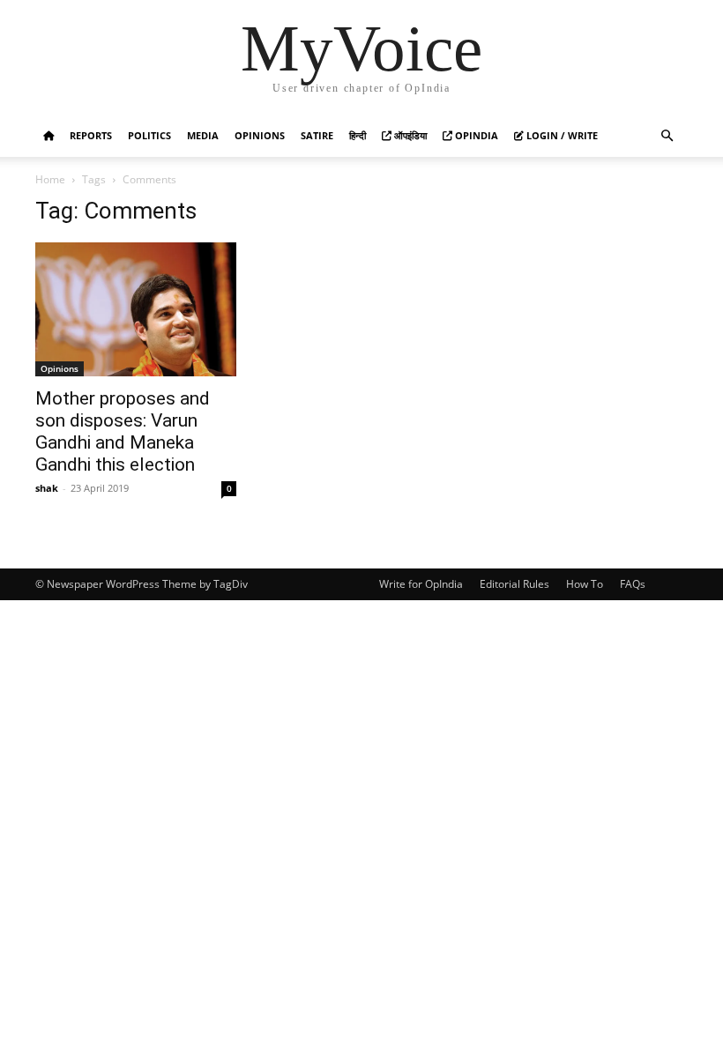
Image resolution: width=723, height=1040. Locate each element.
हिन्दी (357, 135)
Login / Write (561, 135)
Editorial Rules (514, 583)
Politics (149, 135)
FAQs (632, 583)
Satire (317, 135)
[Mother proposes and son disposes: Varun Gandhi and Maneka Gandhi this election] (135, 309)
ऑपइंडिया (409, 135)
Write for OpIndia (421, 583)
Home (50, 179)
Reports (91, 135)
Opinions (260, 135)
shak (46, 487)
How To (584, 583)
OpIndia (475, 135)
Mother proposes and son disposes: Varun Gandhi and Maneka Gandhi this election (122, 431)
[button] (666, 136)
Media (203, 135)
